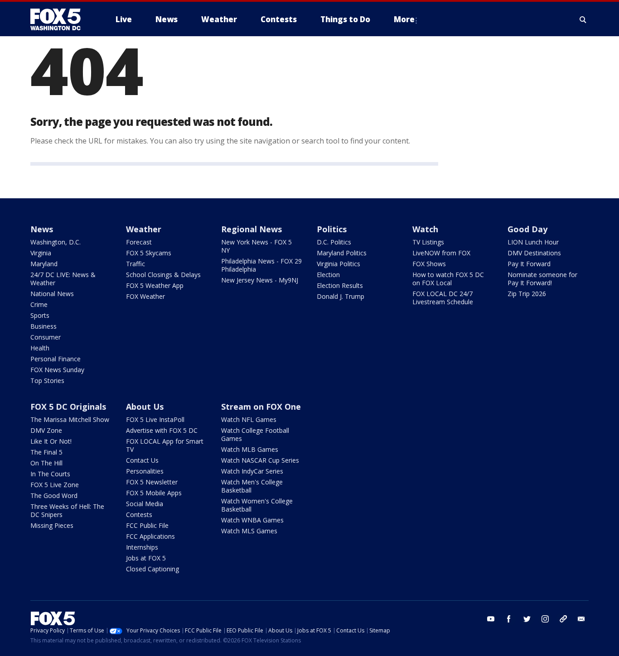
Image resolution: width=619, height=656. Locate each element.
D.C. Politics (334, 242)
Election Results (340, 285)
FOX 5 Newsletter (152, 482)
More (404, 19)
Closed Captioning (152, 569)
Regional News (251, 229)
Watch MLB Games (249, 449)
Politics (332, 229)
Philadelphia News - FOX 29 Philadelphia (261, 265)
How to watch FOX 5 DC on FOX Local (448, 278)
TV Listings (428, 242)
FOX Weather (145, 296)
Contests (139, 514)
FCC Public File (147, 525)
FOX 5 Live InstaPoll (155, 419)
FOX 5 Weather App (155, 285)
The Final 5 (46, 452)
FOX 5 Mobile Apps (154, 492)
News (41, 229)
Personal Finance (55, 358)
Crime (39, 304)
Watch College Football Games (255, 434)
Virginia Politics (338, 263)
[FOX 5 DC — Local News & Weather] (60, 19)
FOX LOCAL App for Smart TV (164, 445)
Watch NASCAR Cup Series (260, 460)
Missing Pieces (51, 525)
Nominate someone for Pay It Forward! (542, 278)
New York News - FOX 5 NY (256, 246)
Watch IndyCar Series (252, 471)
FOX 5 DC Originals (68, 406)
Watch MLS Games (249, 531)
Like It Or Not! (51, 441)
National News (52, 293)
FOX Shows (429, 263)
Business (43, 326)
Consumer (45, 337)
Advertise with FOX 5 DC (162, 430)
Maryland (44, 263)
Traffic (135, 263)
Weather (143, 229)
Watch (425, 229)
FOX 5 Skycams (148, 253)
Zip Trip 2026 (527, 293)
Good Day (527, 229)
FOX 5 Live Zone (54, 484)
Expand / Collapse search (583, 19)
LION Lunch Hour (533, 242)
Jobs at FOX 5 (146, 558)
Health (39, 348)
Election (328, 274)
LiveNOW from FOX (441, 253)
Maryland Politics (342, 253)
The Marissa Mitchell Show (69, 419)
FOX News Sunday (57, 369)
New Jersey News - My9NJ (259, 280)
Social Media (144, 503)
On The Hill (46, 463)
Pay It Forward (529, 263)
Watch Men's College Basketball (252, 486)
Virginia (40, 253)
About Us (145, 406)
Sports (39, 315)
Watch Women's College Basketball (257, 505)
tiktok (563, 619)
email (581, 619)
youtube (491, 619)
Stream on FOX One (261, 406)
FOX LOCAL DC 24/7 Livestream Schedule (442, 297)
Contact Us (142, 460)
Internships (142, 547)
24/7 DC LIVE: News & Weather (63, 278)
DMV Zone (46, 430)
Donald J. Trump (340, 296)
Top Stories (47, 380)
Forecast (139, 242)
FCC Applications (150, 536)
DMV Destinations (534, 253)
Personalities (145, 471)
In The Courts (50, 473)
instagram (545, 619)
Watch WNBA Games (252, 520)
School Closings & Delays (163, 274)
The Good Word (53, 495)
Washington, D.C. (55, 242)
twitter (527, 619)
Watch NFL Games (248, 419)
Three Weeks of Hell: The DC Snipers (67, 510)
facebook (509, 619)
